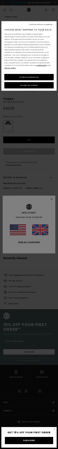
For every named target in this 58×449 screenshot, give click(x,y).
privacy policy (10, 68)
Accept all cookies (29, 85)
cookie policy (41, 65)
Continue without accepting (40, 24)
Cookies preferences (29, 77)
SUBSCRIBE (29, 440)
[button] (54, 429)
